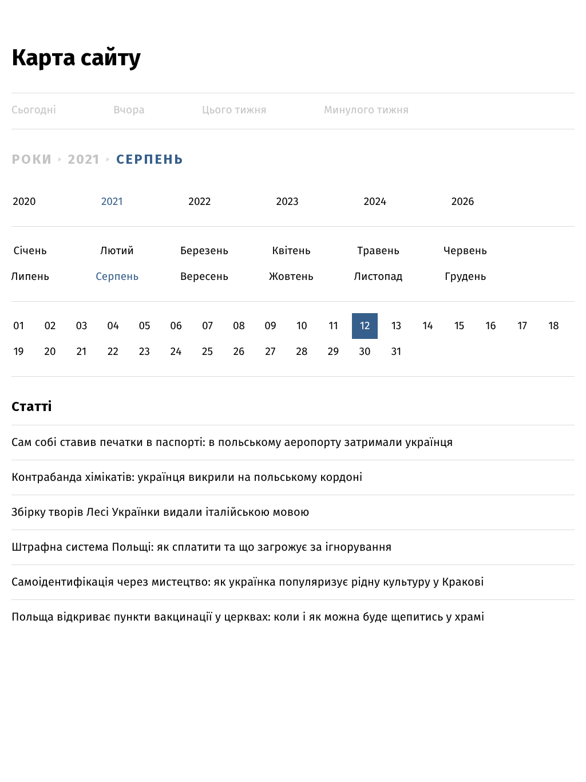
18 (553, 326)
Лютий (117, 251)
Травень (378, 251)
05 (144, 326)
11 (333, 326)
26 (239, 351)
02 (50, 326)
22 (113, 351)
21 (82, 351)
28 (302, 351)
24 (176, 351)
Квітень (291, 251)
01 (18, 326)
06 (176, 326)
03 (81, 326)
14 (427, 326)
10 (301, 326)
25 (207, 351)
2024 (375, 201)
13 (396, 326)
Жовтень (291, 276)
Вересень (204, 276)
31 (396, 351)
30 (364, 351)
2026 (463, 201)
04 (113, 326)
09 (270, 326)
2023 (287, 201)
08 (239, 326)
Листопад (378, 276)
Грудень (465, 276)
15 (459, 326)
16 (490, 326)
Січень (30, 251)
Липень (30, 276)
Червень (465, 251)
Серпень (149, 159)
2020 (24, 201)
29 (333, 351)
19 (18, 351)
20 (50, 351)
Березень (204, 251)
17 (522, 326)
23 (144, 351)
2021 (84, 159)
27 (271, 351)
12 (365, 326)
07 (207, 326)
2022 (200, 201)
